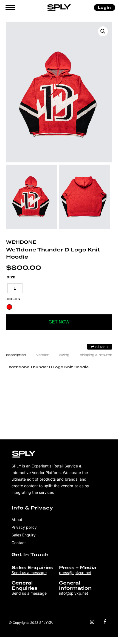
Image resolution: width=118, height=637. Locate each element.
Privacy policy (24, 527)
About (17, 519)
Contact (19, 542)
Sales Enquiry (24, 535)
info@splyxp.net (73, 593)
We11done (21, 242)
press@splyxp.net (75, 572)
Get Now (59, 322)
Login (104, 7)
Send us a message (29, 572)
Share (101, 347)
